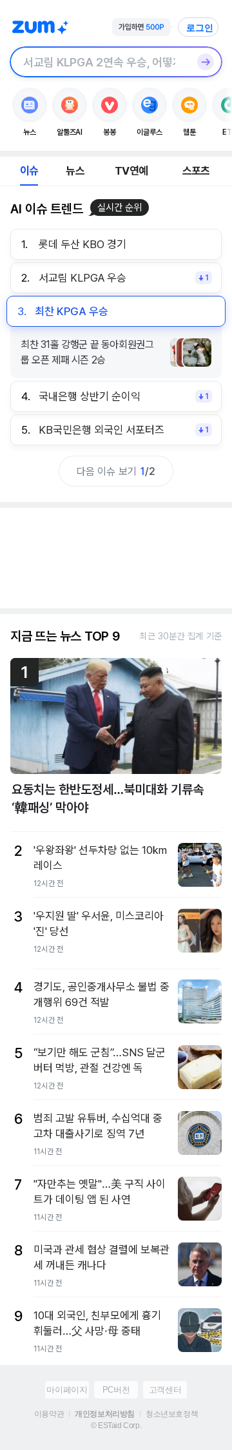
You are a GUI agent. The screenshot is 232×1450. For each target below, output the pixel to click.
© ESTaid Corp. (116, 1425)
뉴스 (75, 170)
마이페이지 (66, 1390)
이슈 (29, 170)
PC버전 (116, 1390)
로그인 (199, 28)
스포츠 (196, 170)
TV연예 (131, 170)
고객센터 (165, 1390)
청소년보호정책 (172, 1413)
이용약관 (49, 1413)
